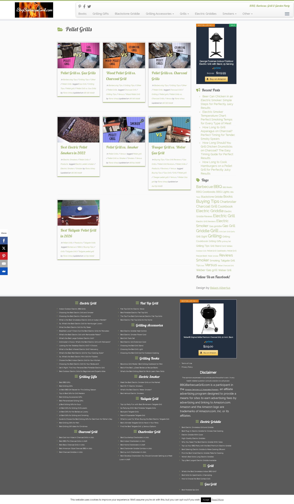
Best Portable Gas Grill (190, 490)
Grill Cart (222, 231)
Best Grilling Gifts (66, 386)
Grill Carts (231, 231)
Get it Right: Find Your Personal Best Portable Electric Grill (82, 368)
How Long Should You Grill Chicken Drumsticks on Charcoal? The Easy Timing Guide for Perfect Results (217, 150)
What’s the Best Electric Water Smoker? (136, 390)
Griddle (203, 230)
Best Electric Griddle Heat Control (133, 331)
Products (64, 164)
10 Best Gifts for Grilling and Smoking (74, 415)
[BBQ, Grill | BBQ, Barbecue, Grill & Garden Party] (34, 10)
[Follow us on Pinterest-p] (80, 6)
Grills (183, 13)
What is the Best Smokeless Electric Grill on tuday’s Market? (82, 320)
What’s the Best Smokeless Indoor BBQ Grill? (199, 471)
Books (82, 13)
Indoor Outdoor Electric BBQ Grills (72, 309)
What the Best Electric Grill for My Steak (75, 327)
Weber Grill (224, 270)
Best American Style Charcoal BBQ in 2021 (75, 449)
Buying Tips (159, 160)
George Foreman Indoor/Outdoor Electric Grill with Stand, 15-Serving (216, 62)
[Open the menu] (287, 14)
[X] (4, 248)
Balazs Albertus (220, 287)
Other (247, 13)
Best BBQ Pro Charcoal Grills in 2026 (73, 441)
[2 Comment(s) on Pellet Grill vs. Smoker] (143, 123)
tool (202, 265)
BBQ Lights (223, 191)
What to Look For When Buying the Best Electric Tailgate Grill (144, 419)
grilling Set (226, 241)
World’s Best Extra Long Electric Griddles (198, 457)
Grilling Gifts (101, 13)
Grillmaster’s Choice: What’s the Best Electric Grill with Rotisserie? (84, 342)
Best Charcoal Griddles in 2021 (71, 452)
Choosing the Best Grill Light (131, 349)
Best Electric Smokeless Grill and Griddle (197, 427)
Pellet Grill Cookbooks (216, 251)
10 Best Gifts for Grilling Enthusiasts (73, 408)
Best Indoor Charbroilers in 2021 (132, 441)
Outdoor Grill (201, 251)
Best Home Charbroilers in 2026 (132, 445)
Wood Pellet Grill (133, 94)
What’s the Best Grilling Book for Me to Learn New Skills (142, 371)
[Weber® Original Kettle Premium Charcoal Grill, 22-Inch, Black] (208, 319)
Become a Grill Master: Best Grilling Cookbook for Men (141, 364)
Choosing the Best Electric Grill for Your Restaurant (79, 364)
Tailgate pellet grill (86, 251)
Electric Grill (224, 216)
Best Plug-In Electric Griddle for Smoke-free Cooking (202, 431)
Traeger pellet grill (161, 177)
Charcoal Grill (130, 90)
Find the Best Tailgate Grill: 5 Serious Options (138, 426)
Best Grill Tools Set (127, 338)
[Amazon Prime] (216, 68)
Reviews (165, 168)
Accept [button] (206, 500)
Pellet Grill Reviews (166, 164)
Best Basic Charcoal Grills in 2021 (72, 445)
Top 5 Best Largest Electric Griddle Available (199, 460)
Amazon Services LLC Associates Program (201, 390)
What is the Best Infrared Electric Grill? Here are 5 (78, 349)
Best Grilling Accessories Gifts (70, 397)
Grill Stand (215, 246)
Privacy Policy (187, 367)
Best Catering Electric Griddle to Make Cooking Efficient (203, 449)
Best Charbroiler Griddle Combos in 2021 (136, 449)
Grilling (155, 94)
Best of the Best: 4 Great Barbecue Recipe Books (139, 368)
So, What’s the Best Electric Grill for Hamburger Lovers (80, 324)
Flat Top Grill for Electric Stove (132, 309)
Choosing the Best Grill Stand (131, 346)
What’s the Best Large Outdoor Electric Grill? (76, 338)
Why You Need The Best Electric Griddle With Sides (202, 442)
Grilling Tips (84, 80)
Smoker (79, 168)
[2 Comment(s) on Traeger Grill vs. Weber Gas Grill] (188, 123)
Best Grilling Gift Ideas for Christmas (73, 426)
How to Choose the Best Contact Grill (196, 479)
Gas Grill (83, 84)
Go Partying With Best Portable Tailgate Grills (138, 408)
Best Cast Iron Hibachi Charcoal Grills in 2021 (76, 437)
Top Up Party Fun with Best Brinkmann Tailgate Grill (141, 404)
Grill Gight (201, 236)
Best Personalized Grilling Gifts (71, 401)
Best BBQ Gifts (64, 382)
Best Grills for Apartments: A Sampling (197, 475)
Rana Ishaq (68, 93)
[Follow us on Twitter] (90, 6)
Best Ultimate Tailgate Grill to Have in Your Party (139, 423)
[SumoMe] (4, 271)
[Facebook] (4, 240)
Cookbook (225, 206)
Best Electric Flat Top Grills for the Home (136, 320)
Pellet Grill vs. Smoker (122, 147)
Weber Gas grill (206, 270)
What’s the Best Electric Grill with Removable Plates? (80, 335)
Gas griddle (215, 226)
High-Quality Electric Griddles (193, 438)
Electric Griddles (206, 13)
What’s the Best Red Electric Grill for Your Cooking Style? (81, 353)
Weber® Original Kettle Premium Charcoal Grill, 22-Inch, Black (208, 337)
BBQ (80, 247)
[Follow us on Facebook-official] (85, 6)
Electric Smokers (70, 160)
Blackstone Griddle (127, 13)
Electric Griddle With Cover (192, 435)
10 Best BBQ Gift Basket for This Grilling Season (77, 390)
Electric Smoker (67, 168)
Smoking (215, 260)
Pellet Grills (67, 84)
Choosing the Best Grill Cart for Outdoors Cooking (139, 353)
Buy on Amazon (218, 79)
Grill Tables (227, 246)
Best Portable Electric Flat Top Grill (134, 313)
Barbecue (71, 247)
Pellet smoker (213, 256)
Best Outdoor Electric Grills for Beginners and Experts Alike (82, 371)
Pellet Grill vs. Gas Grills (78, 73)
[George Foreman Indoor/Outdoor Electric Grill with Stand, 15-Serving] (216, 43)
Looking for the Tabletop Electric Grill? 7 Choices (78, 346)
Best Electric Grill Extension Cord (133, 342)
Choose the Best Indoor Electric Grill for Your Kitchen (79, 360)
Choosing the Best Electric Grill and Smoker (76, 313)
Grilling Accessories (159, 13)
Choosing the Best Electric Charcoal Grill (75, 316)
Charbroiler (228, 202)
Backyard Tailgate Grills (129, 412)
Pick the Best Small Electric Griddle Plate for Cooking (202, 453)
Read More (218, 499)
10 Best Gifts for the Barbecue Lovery (73, 412)
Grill (175, 173)
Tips (198, 265)
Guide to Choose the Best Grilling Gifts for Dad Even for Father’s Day (85, 419)
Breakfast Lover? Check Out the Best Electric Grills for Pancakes (84, 331)
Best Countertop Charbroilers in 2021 (134, 437)
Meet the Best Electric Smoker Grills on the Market (140, 382)
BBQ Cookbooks (205, 191)
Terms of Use (187, 363)
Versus (121, 94)
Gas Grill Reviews (173, 160)
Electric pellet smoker (84, 164)
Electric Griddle (210, 211)
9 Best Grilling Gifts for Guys (70, 404)
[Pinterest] (4, 256)
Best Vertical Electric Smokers (132, 393)
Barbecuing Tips (70, 80)
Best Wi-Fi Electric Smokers (131, 386)
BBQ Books (227, 187)
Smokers (229, 13)
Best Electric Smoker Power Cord (133, 335)
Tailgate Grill (71, 251)
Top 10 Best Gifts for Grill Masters (72, 393)
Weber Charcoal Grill (226, 265)
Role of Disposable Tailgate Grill (132, 415)
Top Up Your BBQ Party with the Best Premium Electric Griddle (206, 446)
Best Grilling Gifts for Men (69, 423)
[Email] (4, 263)
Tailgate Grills (89, 243)
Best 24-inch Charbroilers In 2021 (133, 452)
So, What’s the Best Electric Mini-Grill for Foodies (78, 357)
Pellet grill (70, 88)
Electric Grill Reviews (206, 221)
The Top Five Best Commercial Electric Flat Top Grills (141, 316)
